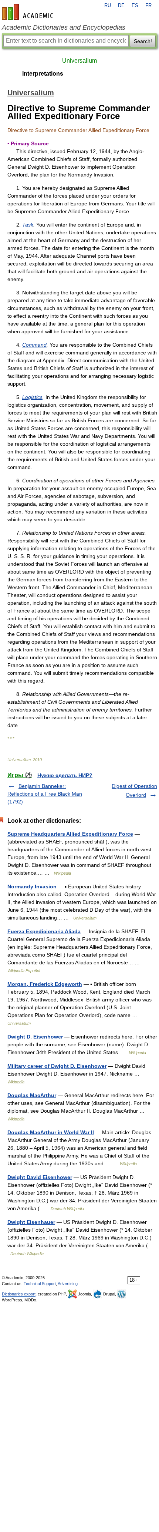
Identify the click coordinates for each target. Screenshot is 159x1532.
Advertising (68, 1283)
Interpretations (42, 73)
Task (27, 225)
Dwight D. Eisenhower (35, 1037)
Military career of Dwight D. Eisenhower (56, 1066)
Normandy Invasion (32, 886)
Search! (143, 41)
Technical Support (40, 1283)
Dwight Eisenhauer (31, 1222)
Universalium (79, 60)
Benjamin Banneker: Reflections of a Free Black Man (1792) (44, 794)
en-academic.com (28, 12)
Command (34, 345)
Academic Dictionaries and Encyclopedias (63, 27)
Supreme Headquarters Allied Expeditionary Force (70, 834)
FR (148, 5)
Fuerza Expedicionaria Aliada (44, 931)
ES (135, 5)
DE (121, 5)
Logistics (32, 397)
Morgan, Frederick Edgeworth (44, 984)
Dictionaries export (18, 1294)
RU (107, 5)
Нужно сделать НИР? (64, 775)
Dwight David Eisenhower (39, 1177)
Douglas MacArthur (31, 1095)
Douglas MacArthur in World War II (50, 1132)
